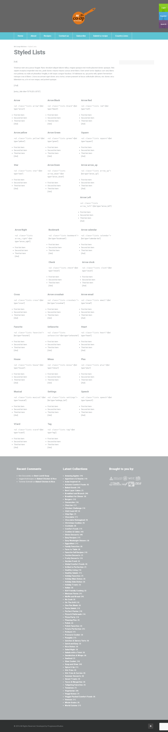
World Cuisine (73, 705)
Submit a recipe (100, 36)
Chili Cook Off (72, 511)
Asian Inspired (72, 482)
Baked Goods (72, 487)
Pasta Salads (72, 608)
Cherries (70, 505)
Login (163, 8)
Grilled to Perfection (75, 567)
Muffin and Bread (74, 596)
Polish (69, 623)
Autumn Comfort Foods (77, 485)
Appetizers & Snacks (76, 479)
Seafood (70, 658)
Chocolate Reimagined (76, 520)
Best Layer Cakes (74, 490)
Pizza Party (72, 617)
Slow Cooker (72, 661)
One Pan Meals (73, 605)
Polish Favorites (73, 626)
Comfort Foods (73, 529)
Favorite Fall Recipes (76, 552)
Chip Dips (70, 514)
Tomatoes (71, 688)
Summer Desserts (74, 676)
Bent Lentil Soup (41, 476)
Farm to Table (72, 549)
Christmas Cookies (75, 523)
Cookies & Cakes (74, 532)
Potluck (70, 632)
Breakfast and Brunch (76, 493)
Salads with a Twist (75, 652)
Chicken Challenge (75, 508)
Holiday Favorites (74, 576)
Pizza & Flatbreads (75, 614)
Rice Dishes (71, 646)
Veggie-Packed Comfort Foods (80, 697)
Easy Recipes (72, 538)
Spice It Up (71, 667)
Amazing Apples (74, 476)
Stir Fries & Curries (75, 673)
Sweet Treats (72, 679)
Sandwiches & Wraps (75, 655)
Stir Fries (70, 670)
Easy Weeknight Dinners (77, 540)
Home (20, 36)
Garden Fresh (72, 561)
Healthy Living (73, 570)
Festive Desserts (74, 555)
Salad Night (71, 649)
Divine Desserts (74, 535)
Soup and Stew (73, 664)
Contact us (64, 36)
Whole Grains (72, 702)
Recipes (47, 36)
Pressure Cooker (74, 635)
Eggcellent (71, 543)
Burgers (70, 499)
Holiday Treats (73, 585)
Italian (69, 588)
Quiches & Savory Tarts (77, 641)
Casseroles (72, 502)
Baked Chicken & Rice (46, 479)
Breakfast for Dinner (75, 496)
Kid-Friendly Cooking (75, 591)
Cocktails (70, 526)
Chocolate (71, 517)
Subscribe (81, 36)
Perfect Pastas (73, 611)
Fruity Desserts (74, 558)
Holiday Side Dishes (75, 582)
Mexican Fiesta (73, 593)
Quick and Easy (73, 644)
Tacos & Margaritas (75, 682)
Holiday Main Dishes (75, 579)
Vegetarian (71, 691)
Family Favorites (73, 546)
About (33, 36)
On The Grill (72, 602)
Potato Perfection (75, 629)
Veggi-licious (72, 694)
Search (163, 24)
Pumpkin (70, 638)
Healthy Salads (73, 573)
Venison (70, 700)
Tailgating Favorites (75, 685)
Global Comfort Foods (76, 564)
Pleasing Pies (72, 620)
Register (163, 16)
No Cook (70, 599)
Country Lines (121, 36)
